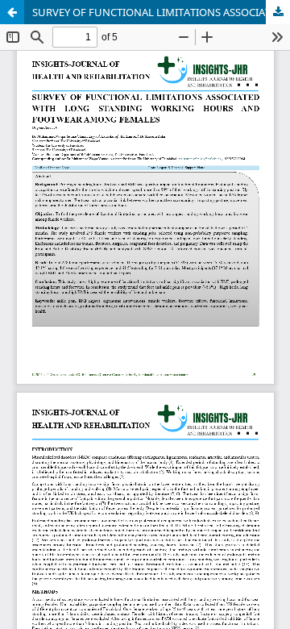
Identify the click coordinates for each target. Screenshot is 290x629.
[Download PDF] (278, 12)
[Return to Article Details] (12, 12)
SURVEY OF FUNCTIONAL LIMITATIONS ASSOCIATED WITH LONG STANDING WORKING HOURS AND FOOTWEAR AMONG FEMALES (161, 12)
